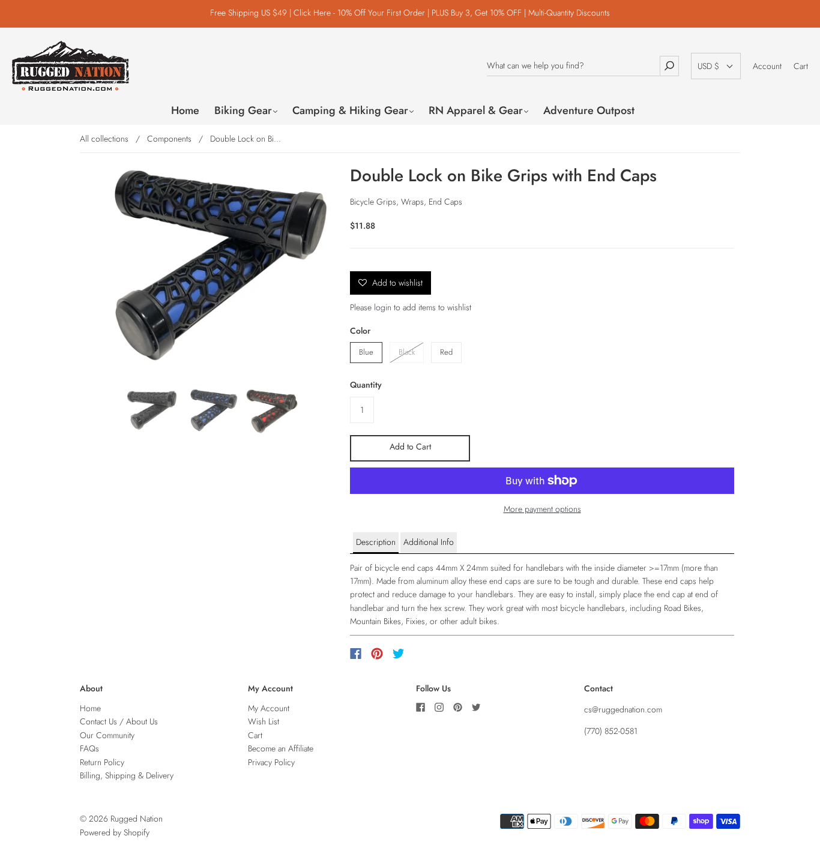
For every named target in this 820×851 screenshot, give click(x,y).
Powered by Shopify (114, 832)
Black (407, 352)
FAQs (89, 748)
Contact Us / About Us (119, 721)
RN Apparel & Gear (476, 111)
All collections (104, 139)
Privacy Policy (271, 762)
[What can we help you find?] (573, 66)
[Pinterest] (377, 654)
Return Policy (102, 762)
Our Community (107, 735)
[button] (716, 66)
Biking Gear (243, 111)
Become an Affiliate (280, 748)
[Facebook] (355, 654)
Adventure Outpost (589, 111)
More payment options (542, 509)
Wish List (263, 721)
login (382, 307)
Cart (801, 66)
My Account (268, 708)
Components (169, 139)
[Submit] (669, 66)
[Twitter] (398, 654)
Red (446, 352)
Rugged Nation (136, 819)
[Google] (423, 654)
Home (185, 111)
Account (767, 66)
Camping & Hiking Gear (350, 111)
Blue (366, 352)
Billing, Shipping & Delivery (126, 775)
